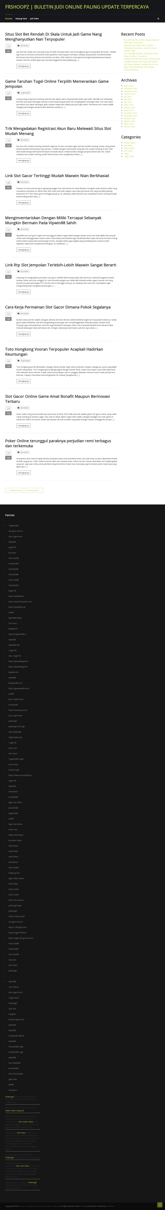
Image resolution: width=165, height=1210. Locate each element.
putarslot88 (13, 808)
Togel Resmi (14, 998)
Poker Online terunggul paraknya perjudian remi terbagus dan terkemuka (58, 443)
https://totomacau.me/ (18, 710)
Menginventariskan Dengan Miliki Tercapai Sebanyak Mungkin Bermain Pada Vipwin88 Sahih (53, 220)
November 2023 (130, 91)
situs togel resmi (15, 536)
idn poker (12, 553)
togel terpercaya (15, 737)
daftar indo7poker (16, 835)
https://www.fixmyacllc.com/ (20, 601)
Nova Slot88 (14, 558)
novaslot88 (13, 704)
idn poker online (15, 840)
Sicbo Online (14, 894)
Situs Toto (13, 748)
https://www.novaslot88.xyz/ (20, 775)
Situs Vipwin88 (14, 1063)
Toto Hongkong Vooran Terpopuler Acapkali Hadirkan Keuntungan (54, 351)
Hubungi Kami (21, 18)
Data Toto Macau (16, 900)
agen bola (13, 1079)
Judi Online (34, 18)
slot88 (11, 694)
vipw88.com (13, 672)
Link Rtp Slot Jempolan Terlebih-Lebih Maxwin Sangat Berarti (60, 264)
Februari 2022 (129, 126)
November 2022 (130, 115)
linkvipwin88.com (16, 683)
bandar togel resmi (16, 1019)
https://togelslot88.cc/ (18, 634)
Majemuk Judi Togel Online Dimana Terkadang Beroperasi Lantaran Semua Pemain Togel (140, 48)
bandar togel (14, 770)
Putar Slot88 (14, 943)
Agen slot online (15, 802)
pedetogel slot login (17, 726)
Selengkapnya (23, 66)
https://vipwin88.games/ (18, 661)
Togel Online (25, 93)
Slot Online (24, 46)
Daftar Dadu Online (17, 916)
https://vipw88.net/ (16, 596)
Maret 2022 (128, 124)
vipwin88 (12, 639)
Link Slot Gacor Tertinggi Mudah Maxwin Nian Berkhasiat (57, 175)
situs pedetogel (15, 732)
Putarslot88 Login (16, 1046)
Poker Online (129, 148)
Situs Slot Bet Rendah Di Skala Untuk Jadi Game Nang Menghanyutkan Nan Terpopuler (53, 36)
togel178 (12, 547)
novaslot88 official (16, 1036)
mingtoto (12, 1014)
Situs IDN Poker (22, 1166)
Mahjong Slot (14, 873)
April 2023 (128, 102)
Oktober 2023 (129, 94)
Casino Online (129, 142)
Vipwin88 (12, 542)
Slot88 (11, 612)
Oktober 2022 (129, 118)
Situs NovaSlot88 (16, 1074)
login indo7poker (15, 824)
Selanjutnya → (34, 490)
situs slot (12, 1008)
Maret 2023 (128, 105)
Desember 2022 (130, 113)
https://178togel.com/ (18, 927)
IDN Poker (13, 753)
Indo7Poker (13, 846)
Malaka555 (13, 628)
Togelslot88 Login (16, 759)
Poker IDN (13, 829)
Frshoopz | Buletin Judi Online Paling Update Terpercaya (77, 7)
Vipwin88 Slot (14, 645)
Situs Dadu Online (25, 1121)
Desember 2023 (130, 88)
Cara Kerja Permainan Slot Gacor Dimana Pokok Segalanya (58, 307)
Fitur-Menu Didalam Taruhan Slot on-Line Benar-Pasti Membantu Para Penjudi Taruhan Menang (141, 67)
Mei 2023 (127, 99)
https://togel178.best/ (17, 932)
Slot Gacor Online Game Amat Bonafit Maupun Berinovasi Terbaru (57, 399)
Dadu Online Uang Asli (14, 1110)
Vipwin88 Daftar (15, 618)
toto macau (13, 764)
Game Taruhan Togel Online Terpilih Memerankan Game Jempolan (57, 84)
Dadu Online (14, 889)
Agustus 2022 (129, 121)
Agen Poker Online (16, 878)
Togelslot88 (13, 525)
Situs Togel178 (15, 656)
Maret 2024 (128, 86)
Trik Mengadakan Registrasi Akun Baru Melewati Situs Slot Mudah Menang (58, 131)
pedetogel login (15, 905)
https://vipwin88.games (18, 666)
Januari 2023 (129, 110)
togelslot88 (13, 813)
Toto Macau (14, 987)
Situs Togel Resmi (16, 699)
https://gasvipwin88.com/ (19, 688)
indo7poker (13, 791)
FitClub (82, 1206)
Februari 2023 (129, 107)
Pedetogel (13, 1003)
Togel (126, 153)
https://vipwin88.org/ (17, 607)
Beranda (8, 18)
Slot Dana (13, 623)
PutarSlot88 (13, 563)
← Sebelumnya (14, 490)
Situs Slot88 (13, 867)
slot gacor (13, 1090)
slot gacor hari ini (16, 531)
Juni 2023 (127, 96)
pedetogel (13, 721)
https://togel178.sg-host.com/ (21, 938)
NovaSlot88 (13, 574)
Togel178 (12, 650)
